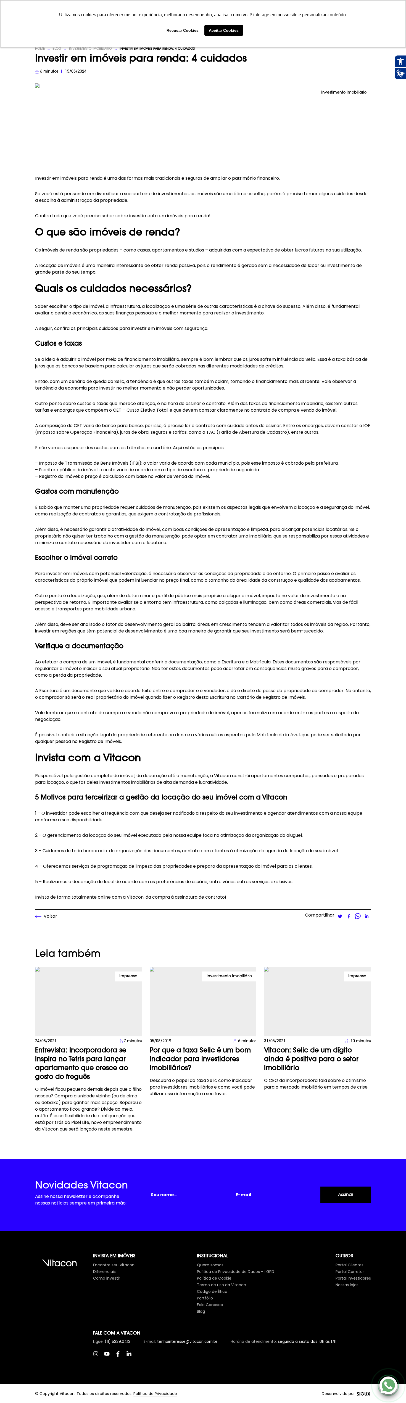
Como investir (106, 1278)
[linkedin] (366, 916)
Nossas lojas (347, 1285)
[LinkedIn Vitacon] (131, 1356)
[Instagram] (98, 1356)
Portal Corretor (350, 1271)
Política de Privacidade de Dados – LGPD (235, 1271)
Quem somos (210, 1265)
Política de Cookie (214, 1278)
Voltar (50, 916)
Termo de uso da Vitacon (221, 1285)
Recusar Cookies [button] (183, 30)
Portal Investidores (353, 1278)
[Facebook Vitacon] (120, 1356)
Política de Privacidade (155, 1393)
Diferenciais (104, 1271)
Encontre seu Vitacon (114, 1265)
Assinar (345, 1195)
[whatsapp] (357, 916)
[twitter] (340, 916)
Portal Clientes (349, 1265)
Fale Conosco (210, 1304)
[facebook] (348, 916)
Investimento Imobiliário (90, 49)
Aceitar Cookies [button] (224, 30)
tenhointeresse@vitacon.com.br (187, 1341)
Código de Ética (212, 1291)
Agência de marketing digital (363, 1394)
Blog (56, 49)
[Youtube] (109, 1356)
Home (40, 49)
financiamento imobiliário (151, 359)
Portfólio (205, 1298)
